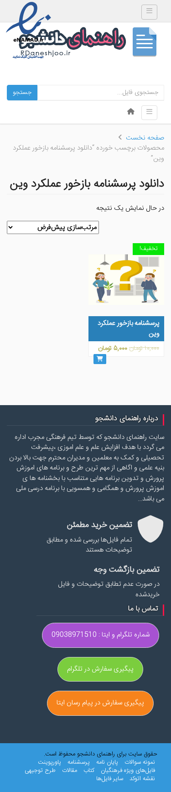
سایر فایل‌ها (109, 779)
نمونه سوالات (139, 762)
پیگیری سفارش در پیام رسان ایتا (100, 703)
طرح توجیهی (40, 771)
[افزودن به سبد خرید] (99, 359)
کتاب (88, 771)
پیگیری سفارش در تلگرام (100, 669)
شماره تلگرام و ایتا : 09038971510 (101, 635)
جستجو (22, 92)
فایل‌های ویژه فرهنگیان (128, 771)
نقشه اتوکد (142, 779)
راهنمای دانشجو (91, 44)
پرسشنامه (78, 762)
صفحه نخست (145, 138)
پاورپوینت (49, 762)
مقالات (69, 771)
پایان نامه (107, 762)
